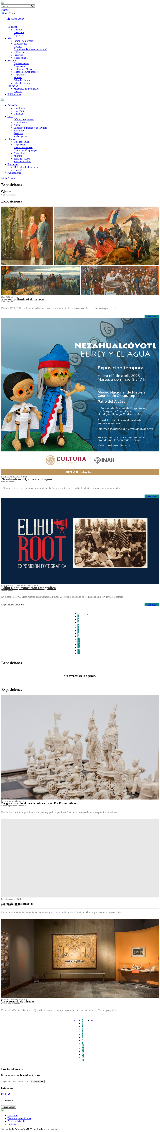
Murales (18, 77)
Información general (24, 41)
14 (79, 650)
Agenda (18, 46)
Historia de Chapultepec (26, 71)
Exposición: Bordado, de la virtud (30, 49)
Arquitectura (20, 66)
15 (79, 653)
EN (13, 13)
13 (79, 647)
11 (79, 641)
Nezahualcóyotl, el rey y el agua (26, 479)
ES (6, 13)
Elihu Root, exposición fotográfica (28, 588)
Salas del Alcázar (22, 83)
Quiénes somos (21, 63)
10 (79, 639)
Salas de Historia (22, 80)
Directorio (13, 1115)
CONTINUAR (37, 1081)
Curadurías (19, 29)
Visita (10, 38)
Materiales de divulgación (26, 88)
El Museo (12, 60)
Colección (13, 26)
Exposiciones (20, 43)
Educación (13, 86)
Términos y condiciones (19, 1118)
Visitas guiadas (21, 57)
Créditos (12, 1124)
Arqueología (20, 74)
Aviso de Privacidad (17, 1121)
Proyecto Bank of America (22, 299)
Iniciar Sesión (17, 18)
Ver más (152, 316)
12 (79, 644)
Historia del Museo (23, 69)
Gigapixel (18, 35)
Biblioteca (19, 52)
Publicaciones (14, 94)
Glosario (18, 91)
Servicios (18, 55)
